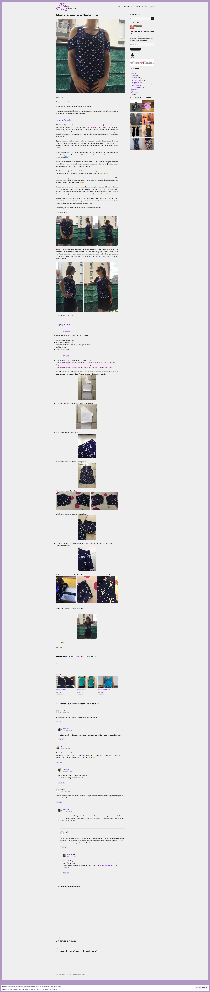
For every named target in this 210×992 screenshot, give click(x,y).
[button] (67, 231)
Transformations (136, 87)
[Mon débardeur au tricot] (108, 682)
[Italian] (139, 26)
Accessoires (137, 79)
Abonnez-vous (136, 49)
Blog (119, 7)
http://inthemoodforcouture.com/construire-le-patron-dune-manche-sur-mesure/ (85, 367)
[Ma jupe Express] (148, 144)
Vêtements (136, 82)
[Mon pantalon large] (136, 144)
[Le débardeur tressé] (66, 682)
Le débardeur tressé (61, 689)
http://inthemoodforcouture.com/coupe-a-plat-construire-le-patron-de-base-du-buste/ (87, 362)
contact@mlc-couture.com (109, 865)
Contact (137, 7)
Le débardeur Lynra (82, 689)
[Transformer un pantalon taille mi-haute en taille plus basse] (136, 119)
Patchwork (134, 92)
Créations (134, 77)
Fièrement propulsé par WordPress (76, 974)
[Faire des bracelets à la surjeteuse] (148, 119)
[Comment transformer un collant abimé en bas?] (136, 131)
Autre (132, 72)
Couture (133, 75)
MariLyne (66, 729)
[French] (133, 26)
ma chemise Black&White (98, 127)
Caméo (132, 73)
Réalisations (135, 85)
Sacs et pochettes (138, 80)
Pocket (78, 656)
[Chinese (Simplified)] (133, 28)
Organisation (134, 91)
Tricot (132, 94)
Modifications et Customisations (140, 84)
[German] (135, 26)
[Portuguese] (141, 26)
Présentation (128, 7)
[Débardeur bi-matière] (148, 131)
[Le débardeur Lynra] (87, 682)
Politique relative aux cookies (49, 989)
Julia (61, 746)
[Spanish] (131, 28)
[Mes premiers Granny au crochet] (148, 106)
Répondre (59, 721)
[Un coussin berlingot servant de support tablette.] (136, 106)
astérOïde (63, 711)
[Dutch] (137, 26)
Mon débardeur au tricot (104, 689)
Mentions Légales (148, 7)
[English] (131, 26)
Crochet (133, 89)
